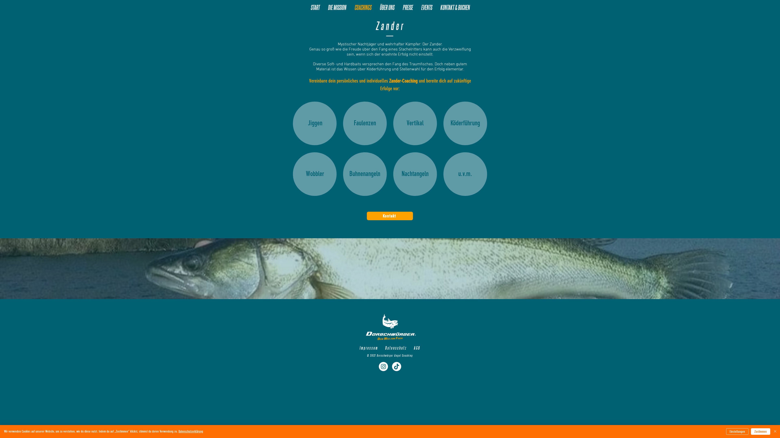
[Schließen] (775, 431)
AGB (417, 347)
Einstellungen (737, 432)
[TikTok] (396, 366)
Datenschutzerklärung (191, 431)
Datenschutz (396, 347)
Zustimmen (760, 432)
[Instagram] (383, 366)
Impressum (369, 347)
